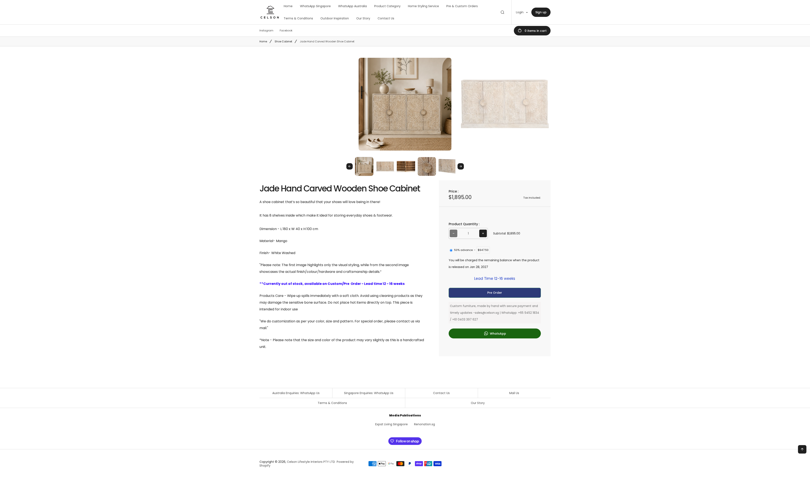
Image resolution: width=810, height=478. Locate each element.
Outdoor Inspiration (334, 18)
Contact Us (386, 18)
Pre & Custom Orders (462, 6)
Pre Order (494, 293)
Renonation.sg (424, 424)
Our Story (363, 18)
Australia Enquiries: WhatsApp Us (296, 393)
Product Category (387, 6)
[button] (364, 166)
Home (288, 6)
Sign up (541, 12)
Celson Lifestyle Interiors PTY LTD (311, 462)
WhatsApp (497, 333)
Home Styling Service (423, 6)
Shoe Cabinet (283, 41)
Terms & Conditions (298, 18)
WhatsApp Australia (352, 6)
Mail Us (514, 393)
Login (520, 12)
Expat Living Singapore (391, 424)
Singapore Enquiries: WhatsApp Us (368, 393)
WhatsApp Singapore (315, 6)
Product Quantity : (464, 224)
